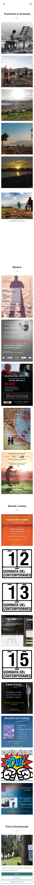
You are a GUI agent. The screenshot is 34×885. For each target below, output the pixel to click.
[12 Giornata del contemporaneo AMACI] (17, 563)
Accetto (17, 874)
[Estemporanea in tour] (17, 473)
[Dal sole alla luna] (17, 429)
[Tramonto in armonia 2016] (17, 105)
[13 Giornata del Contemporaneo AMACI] (17, 597)
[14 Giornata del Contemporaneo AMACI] (17, 631)
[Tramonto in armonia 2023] (17, 239)
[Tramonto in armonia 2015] (17, 71)
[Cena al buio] (17, 698)
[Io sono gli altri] (17, 341)
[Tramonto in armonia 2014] (17, 38)
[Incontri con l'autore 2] (17, 799)
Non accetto (17, 878)
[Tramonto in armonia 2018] (17, 172)
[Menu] (31, 4)
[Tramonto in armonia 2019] (17, 206)
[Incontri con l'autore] (17, 731)
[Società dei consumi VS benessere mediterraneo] (17, 765)
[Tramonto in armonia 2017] (17, 138)
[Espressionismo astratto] (17, 530)
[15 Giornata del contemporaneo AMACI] (17, 664)
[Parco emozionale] (17, 850)
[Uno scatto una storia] (17, 385)
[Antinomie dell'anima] (17, 296)
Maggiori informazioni (17, 882)
